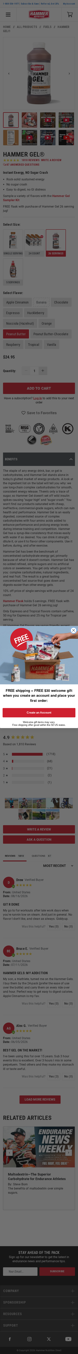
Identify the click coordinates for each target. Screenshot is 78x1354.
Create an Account (39, 712)
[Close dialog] (74, 630)
